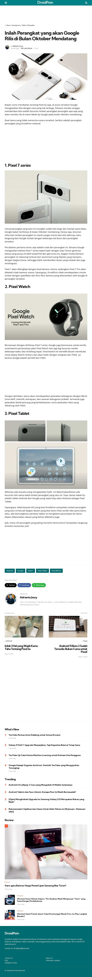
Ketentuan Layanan (53, 960)
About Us (49, 958)
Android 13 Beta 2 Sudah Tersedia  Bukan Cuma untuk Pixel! (70, 648)
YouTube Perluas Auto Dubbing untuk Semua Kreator (35, 735)
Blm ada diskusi (26, 48)
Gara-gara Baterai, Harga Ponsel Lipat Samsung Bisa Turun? (35, 885)
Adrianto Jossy (18, 46)
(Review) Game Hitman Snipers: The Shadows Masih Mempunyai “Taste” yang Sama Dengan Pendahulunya (51, 900)
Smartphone (16, 25)
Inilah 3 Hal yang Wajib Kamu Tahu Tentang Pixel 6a (21, 647)
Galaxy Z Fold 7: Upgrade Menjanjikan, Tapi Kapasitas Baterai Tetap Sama (44, 745)
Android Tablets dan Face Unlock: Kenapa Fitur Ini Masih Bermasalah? (42, 792)
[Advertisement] (46, 13)
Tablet (24, 25)
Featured (20, 896)
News (9, 25)
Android (10, 571)
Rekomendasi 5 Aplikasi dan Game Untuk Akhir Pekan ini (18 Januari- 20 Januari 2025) (47, 810)
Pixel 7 (30, 571)
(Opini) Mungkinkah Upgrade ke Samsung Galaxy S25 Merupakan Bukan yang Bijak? (46, 800)
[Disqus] (46, 691)
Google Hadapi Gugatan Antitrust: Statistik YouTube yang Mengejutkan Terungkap (44, 766)
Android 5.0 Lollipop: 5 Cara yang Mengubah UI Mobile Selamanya (40, 785)
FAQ (6, 960)
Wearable (31, 25)
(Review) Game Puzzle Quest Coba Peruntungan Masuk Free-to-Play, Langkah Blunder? (52, 915)
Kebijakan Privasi (11, 963)
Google (20, 571)
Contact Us (9, 958)
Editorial (9, 641)
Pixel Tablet (42, 571)
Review (7, 882)
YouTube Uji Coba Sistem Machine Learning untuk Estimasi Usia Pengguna (45, 755)
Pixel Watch (56, 571)
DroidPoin (45, 2)
